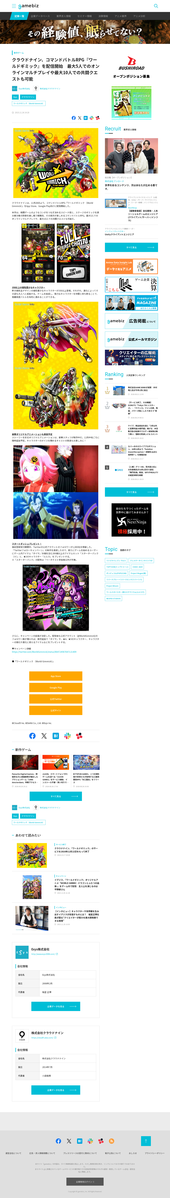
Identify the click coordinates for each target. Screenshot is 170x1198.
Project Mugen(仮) (138, 573)
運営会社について (13, 1153)
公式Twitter (56, 699)
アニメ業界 (121, 16)
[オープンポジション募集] (131, 67)
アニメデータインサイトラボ (141, 560)
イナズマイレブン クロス (116, 560)
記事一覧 (19, 16)
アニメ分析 (139, 16)
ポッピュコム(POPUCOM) (116, 573)
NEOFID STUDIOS (113, 598)
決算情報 (103, 16)
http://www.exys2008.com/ (43, 954)
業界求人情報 (63, 16)
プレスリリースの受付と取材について (80, 1153)
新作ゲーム (19, 52)
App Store (56, 676)
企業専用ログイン (84, 1181)
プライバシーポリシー (155, 1153)
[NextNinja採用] (131, 520)
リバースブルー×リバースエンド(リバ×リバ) (124, 579)
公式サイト (55, 710)
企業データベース (40, 16)
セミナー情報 (84, 16)
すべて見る (56, 796)
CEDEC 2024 (137, 567)
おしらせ (133, 1153)
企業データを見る (55, 1006)
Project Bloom (112, 586)
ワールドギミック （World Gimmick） (28, 103)
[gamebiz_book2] (131, 103)
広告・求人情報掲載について (42, 1153)
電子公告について (113, 1153)
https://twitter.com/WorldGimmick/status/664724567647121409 (44, 651)
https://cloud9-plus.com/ (42, 1037)
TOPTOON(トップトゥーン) (117, 567)
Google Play (56, 687)
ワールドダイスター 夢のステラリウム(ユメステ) (125, 592)
